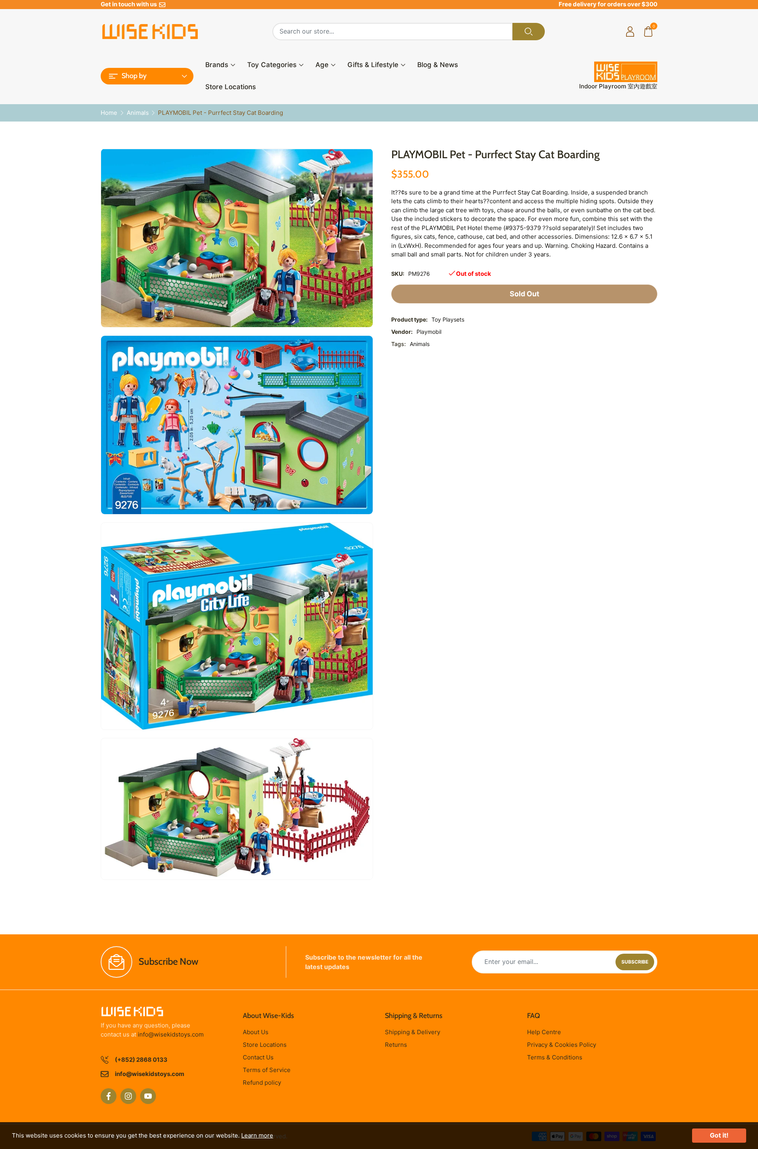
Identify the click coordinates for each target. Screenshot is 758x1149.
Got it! (719, 1135)
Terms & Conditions (554, 1057)
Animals (420, 344)
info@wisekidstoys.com (171, 1034)
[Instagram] (128, 1096)
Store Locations (230, 87)
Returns (396, 1044)
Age (321, 65)
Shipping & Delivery (412, 1032)
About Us (255, 1032)
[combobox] (392, 31)
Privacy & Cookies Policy (561, 1044)
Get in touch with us (130, 4)
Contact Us (258, 1057)
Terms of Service (267, 1070)
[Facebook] (108, 1096)
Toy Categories (271, 65)
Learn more (257, 1135)
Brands (216, 65)
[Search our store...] (528, 31)
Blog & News (437, 65)
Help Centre (544, 1032)
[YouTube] (148, 1096)
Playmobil (429, 331)
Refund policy (262, 1082)
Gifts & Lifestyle (372, 65)
